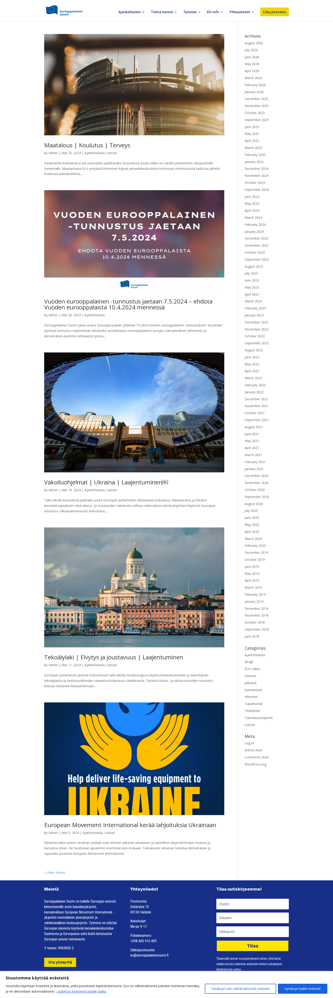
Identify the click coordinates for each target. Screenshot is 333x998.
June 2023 (252, 280)
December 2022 (256, 322)
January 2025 (254, 162)
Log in (249, 743)
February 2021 (255, 462)
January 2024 (254, 231)
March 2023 (253, 301)
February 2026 (255, 85)
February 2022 (255, 385)
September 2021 (257, 420)
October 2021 (255, 413)
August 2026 (254, 43)
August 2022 (254, 350)
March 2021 (253, 455)
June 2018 (252, 636)
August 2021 (254, 427)
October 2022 (255, 336)
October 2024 (255, 182)
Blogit (249, 662)
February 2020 (255, 545)
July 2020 (251, 510)
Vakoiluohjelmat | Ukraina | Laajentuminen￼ (106, 482)
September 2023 (257, 259)
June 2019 (252, 566)
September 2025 (257, 120)
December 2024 (256, 168)
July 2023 (251, 273)
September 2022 (257, 343)
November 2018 (256, 615)
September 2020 (257, 497)
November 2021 (256, 406)
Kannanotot (253, 690)
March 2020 (253, 539)
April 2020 (252, 531)
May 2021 (252, 441)
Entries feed (253, 750)
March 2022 (253, 378)
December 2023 (256, 238)
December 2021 (256, 399)
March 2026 (253, 78)
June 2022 (252, 357)
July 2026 (251, 50)
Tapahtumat (254, 704)
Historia (250, 676)
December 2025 (256, 99)
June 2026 (252, 57)
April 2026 (252, 71)
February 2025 (255, 155)
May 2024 (252, 203)
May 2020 (252, 524)
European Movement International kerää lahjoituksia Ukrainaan (130, 825)
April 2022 (252, 371)
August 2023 (254, 266)
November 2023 (256, 245)
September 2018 (257, 629)
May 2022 (252, 364)
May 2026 (252, 64)
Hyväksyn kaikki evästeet (303, 988)
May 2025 (252, 133)
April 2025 (252, 140)
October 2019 (255, 559)
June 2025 (252, 127)
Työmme (190, 12)
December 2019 (256, 552)
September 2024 (257, 189)
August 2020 (254, 504)
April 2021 (252, 448)
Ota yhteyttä (60, 962)
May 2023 (252, 287)
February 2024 (255, 224)
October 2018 (255, 622)
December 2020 (256, 476)
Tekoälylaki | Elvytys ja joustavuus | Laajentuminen (113, 657)
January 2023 (254, 315)
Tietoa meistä (162, 12)
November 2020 (256, 483)
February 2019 (255, 594)
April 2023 (252, 294)
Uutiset (111, 153)
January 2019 (254, 601)
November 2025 (256, 106)
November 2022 (256, 329)
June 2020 (252, 517)
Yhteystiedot (239, 12)
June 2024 (252, 196)
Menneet (251, 696)
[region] (166, 984)
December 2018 (256, 608)
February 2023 (255, 308)
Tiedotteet (252, 711)
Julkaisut (251, 683)
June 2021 (252, 434)
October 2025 (255, 113)
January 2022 (254, 392)
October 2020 (255, 490)
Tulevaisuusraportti (259, 718)
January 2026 (254, 92)
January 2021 (254, 469)
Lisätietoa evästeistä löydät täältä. (81, 991)
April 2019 (252, 580)
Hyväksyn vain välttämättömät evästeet (240, 988)
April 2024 (252, 210)
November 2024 (256, 175)
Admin (53, 153)
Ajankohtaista (129, 12)
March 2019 (253, 587)
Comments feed (256, 757)
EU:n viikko (252, 669)
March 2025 (253, 148)
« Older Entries (54, 872)
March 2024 (253, 217)
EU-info (213, 12)
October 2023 (255, 252)
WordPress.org (255, 764)
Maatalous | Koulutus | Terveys (87, 145)
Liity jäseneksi (274, 12)
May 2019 (252, 573)
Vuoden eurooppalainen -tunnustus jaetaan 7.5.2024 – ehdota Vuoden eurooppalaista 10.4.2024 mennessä (128, 304)
